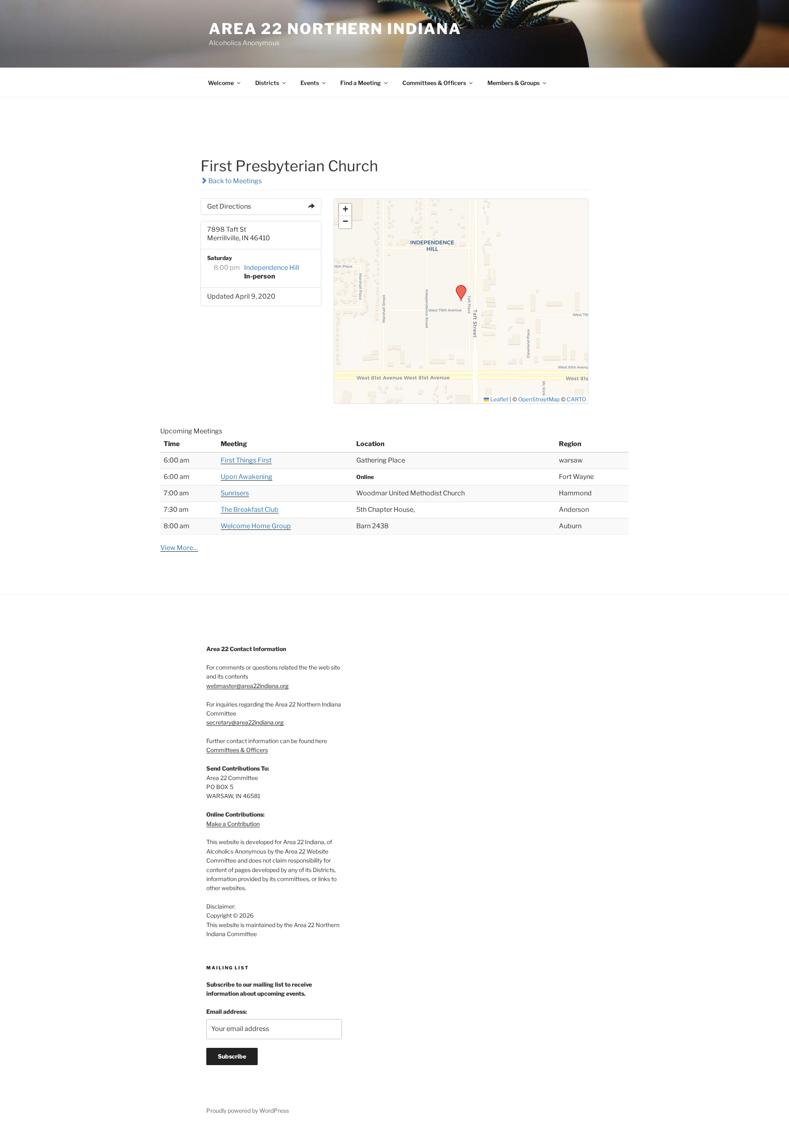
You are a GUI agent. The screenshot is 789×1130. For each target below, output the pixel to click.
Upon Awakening (246, 477)
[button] (458, 287)
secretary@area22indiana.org (245, 722)
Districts (267, 82)
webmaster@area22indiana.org (247, 685)
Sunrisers (235, 493)
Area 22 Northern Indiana (335, 29)
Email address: (226, 1011)
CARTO (576, 399)
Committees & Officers (434, 82)
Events (309, 82)
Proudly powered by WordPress (247, 1110)
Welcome (221, 82)
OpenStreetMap (539, 399)
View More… (179, 548)
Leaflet (498, 399)
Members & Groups (513, 82)
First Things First (246, 460)
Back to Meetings (234, 181)
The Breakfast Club (250, 509)
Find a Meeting (360, 82)
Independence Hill (271, 268)
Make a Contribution (233, 823)
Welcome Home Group (256, 526)
